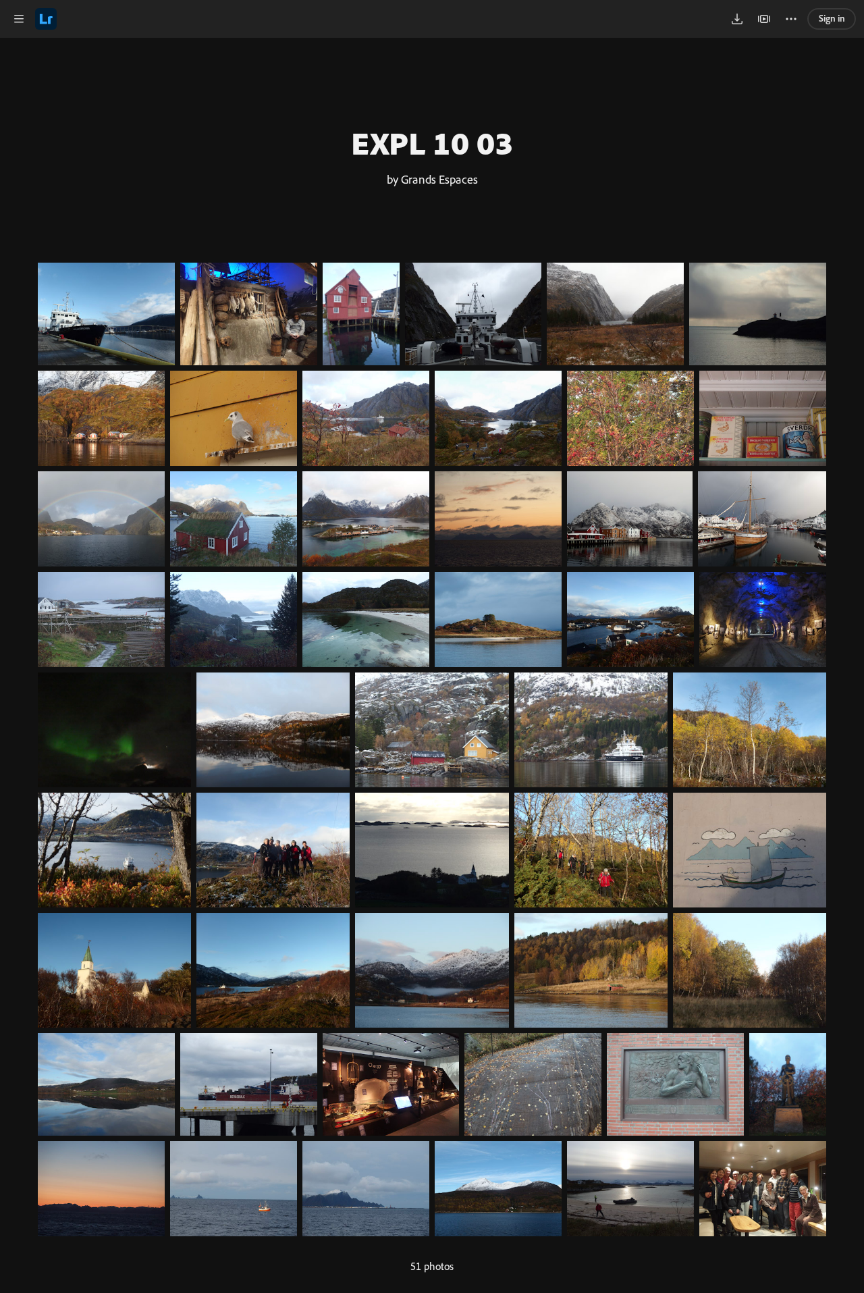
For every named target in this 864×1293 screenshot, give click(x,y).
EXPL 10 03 (432, 142)
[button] (19, 19)
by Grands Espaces (432, 178)
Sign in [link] (832, 18)
